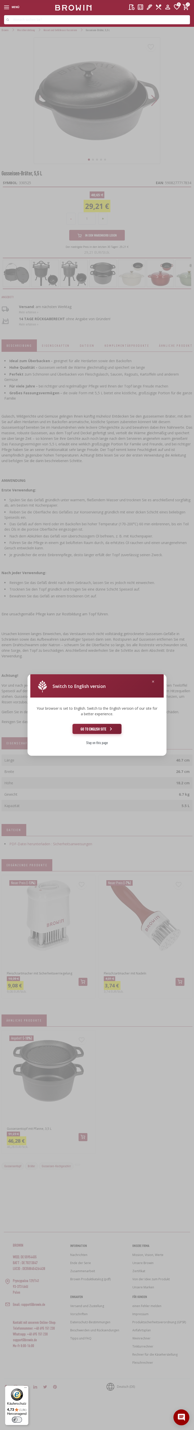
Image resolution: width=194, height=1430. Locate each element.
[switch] (17, 1420)
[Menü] (25, 1389)
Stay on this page (97, 743)
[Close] (153, 681)
